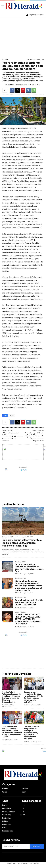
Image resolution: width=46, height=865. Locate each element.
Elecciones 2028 (7, 537)
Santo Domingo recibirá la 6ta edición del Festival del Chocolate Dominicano (29, 602)
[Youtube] (23, 815)
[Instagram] (23, 808)
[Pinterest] (23, 90)
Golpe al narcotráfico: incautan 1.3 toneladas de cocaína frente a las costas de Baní (29, 567)
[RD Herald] (3, 84)
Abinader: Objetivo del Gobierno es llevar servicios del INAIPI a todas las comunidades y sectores (12, 437)
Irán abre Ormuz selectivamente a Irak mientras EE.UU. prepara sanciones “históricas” (22, 543)
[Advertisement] (23, 38)
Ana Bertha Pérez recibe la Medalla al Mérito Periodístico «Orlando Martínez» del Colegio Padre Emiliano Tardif (12, 732)
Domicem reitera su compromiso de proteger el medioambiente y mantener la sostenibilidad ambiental (32, 733)
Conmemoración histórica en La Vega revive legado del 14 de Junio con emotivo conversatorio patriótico (33, 697)
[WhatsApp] (33, 90)
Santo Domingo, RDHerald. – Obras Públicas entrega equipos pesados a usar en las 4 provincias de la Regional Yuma (34, 437)
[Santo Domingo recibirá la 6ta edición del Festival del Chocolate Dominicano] (7, 602)
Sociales (5, 59)
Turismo (11, 415)
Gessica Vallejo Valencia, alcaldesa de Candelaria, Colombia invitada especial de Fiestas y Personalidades (11, 697)
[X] (17, 90)
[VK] (28, 90)
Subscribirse (37, 846)
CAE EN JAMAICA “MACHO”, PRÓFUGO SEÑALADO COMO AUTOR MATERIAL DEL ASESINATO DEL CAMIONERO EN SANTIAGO (28, 619)
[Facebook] (12, 90)
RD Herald (11, 84)
